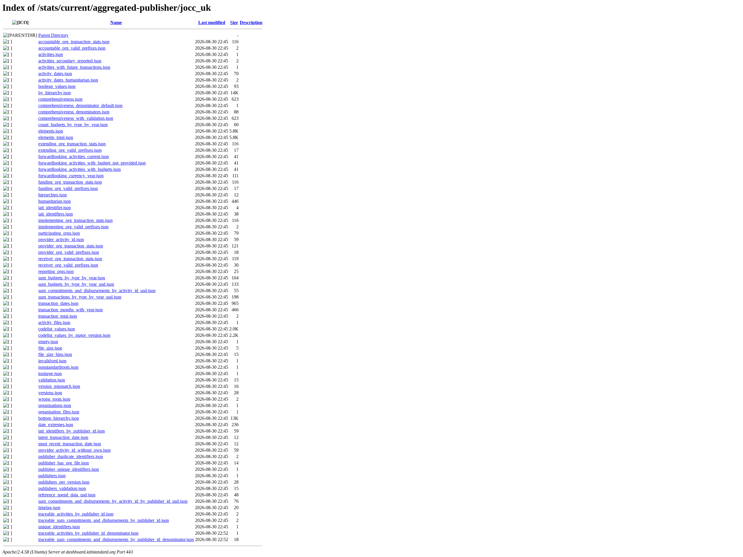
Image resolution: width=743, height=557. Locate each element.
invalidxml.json (52, 360)
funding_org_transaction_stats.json (70, 182)
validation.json (51, 379)
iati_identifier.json (54, 207)
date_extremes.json (55, 424)
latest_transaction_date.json (63, 437)
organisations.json (54, 405)
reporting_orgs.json (56, 271)
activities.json (50, 54)
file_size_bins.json (55, 354)
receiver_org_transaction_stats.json (70, 258)
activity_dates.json (55, 73)
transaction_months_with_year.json (70, 309)
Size (234, 22)
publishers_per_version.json (63, 482)
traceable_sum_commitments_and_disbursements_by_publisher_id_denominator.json (116, 539)
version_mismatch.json (59, 386)
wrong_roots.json (54, 399)
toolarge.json (50, 373)
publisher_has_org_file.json (63, 462)
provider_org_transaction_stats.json (70, 245)
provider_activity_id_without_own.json (74, 450)
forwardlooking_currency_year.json (71, 175)
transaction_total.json (57, 316)
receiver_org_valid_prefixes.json (68, 265)
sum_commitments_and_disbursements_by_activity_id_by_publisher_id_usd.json (112, 501)
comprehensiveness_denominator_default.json (80, 105)
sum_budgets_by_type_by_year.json (71, 277)
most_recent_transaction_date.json (69, 443)
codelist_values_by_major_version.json (74, 335)
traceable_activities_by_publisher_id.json (75, 513)
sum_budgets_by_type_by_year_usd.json (76, 284)
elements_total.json (55, 137)
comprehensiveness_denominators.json (73, 111)
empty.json (48, 341)
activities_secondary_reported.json (69, 60)
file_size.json (50, 348)
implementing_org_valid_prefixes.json (73, 226)
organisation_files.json (58, 411)
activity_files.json (54, 322)
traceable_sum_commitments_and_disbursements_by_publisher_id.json (103, 520)
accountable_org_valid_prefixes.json (71, 48)
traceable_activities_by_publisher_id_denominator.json (88, 533)
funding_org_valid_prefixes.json (68, 188)
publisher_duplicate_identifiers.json (70, 456)
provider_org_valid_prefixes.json (68, 252)
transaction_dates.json (58, 303)
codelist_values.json (56, 328)
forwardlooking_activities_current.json (73, 156)
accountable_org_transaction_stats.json (73, 41)
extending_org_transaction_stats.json (72, 143)
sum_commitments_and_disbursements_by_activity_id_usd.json (97, 290)
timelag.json (49, 507)
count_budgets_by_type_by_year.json (73, 124)
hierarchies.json (52, 194)
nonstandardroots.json (58, 367)
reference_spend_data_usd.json (66, 494)
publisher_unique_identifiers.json (68, 469)
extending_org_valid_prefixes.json (70, 150)
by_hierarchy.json (54, 92)
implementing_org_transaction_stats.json (75, 220)
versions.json (50, 392)
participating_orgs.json (59, 233)
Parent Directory (53, 35)
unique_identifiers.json (59, 526)
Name (116, 22)
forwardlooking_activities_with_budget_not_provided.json (92, 162)
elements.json (50, 131)
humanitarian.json (54, 201)
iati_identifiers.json (55, 213)
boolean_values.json (56, 86)
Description (251, 22)
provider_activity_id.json (61, 239)
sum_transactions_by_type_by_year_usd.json (79, 296)
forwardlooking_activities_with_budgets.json (79, 169)
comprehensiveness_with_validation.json (75, 118)
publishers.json (52, 475)
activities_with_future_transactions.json (74, 67)
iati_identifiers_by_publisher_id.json (71, 430)
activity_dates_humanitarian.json (68, 79)
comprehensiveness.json (60, 99)
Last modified (211, 22)
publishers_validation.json (62, 488)
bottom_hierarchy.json (58, 418)
